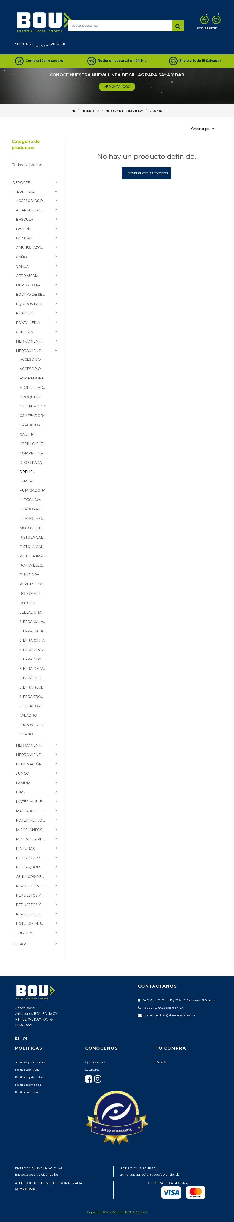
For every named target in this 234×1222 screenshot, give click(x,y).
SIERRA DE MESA (35, 668)
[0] (203, 20)
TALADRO (28, 715)
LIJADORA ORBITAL (35, 518)
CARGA (22, 266)
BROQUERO (31, 397)
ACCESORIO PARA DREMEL (35, 369)
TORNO (26, 734)
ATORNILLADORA (35, 387)
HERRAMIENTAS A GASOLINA (32, 755)
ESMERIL (27, 481)
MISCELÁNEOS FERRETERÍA (32, 830)
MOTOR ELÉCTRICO (35, 528)
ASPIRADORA (32, 378)
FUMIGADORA (32, 490)
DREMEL (27, 472)
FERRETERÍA (23, 192)
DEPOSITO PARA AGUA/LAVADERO (32, 285)
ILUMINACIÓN (29, 764)
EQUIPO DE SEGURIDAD (32, 294)
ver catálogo (117, 87)
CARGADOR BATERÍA (35, 425)
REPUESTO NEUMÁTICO (32, 886)
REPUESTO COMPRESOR (35, 584)
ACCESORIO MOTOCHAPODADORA (35, 359)
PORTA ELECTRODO (35, 565)
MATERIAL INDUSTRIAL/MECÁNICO (32, 820)
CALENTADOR (32, 406)
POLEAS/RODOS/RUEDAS (32, 867)
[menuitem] (23, 46)
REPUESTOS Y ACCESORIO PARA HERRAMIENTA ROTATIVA (32, 905)
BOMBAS (24, 238)
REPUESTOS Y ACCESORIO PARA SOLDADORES (32, 914)
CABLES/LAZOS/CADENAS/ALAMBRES (32, 247)
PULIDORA (29, 575)
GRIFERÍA (24, 332)
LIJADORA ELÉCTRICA (35, 509)
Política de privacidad (29, 1077)
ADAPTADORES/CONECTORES (32, 210)
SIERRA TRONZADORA (35, 696)
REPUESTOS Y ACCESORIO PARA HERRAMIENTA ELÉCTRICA (32, 895)
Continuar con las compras (147, 173)
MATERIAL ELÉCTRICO (32, 801)
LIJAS (21, 792)
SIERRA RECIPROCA (35, 687)
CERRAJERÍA (27, 275)
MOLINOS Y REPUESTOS (32, 839)
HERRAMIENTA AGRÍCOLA (32, 341)
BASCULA (24, 219)
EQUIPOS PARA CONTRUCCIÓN (32, 304)
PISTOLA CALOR (34, 537)
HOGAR (19, 944)
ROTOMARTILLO (34, 593)
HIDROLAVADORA (35, 500)
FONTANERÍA (28, 322)
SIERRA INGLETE (34, 678)
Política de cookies (27, 1092)
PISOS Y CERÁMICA (32, 858)
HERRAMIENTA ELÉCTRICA (32, 350)
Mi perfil (161, 1062)
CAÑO (21, 257)
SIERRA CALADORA (35, 621)
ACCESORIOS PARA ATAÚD (32, 200)
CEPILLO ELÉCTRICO (35, 444)
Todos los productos (29, 165)
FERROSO (25, 313)
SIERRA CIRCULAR (35, 659)
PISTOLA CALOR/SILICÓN (35, 546)
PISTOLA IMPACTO (35, 556)
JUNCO (22, 773)
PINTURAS (25, 848)
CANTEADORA (32, 415)
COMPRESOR (31, 453)
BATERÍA (24, 229)
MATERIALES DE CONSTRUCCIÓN (32, 811)
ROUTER (27, 603)
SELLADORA (31, 612)
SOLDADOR (30, 706)
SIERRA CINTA (32, 640)
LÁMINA (23, 783)
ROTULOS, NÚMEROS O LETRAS (32, 923)
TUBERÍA (24, 933)
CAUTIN (27, 434)
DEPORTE (21, 182)
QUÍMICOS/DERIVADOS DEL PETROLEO (32, 876)
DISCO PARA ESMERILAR (35, 462)
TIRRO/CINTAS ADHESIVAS (35, 725)
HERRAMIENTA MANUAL (32, 745)
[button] (203, 129)
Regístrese (207, 28)
